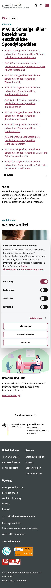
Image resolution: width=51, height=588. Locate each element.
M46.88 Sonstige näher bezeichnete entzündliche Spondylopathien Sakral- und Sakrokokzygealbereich (26, 152)
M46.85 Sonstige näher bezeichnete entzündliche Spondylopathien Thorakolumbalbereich (22, 115)
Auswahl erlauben (25, 334)
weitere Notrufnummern (14, 534)
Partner (5, 503)
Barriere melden (34, 473)
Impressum (22, 580)
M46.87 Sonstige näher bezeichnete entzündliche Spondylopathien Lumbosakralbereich (22, 140)
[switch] (44, 290)
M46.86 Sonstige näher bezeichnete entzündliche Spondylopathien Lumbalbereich (22, 128)
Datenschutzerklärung (32, 269)
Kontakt (6, 509)
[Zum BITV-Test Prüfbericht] (11, 562)
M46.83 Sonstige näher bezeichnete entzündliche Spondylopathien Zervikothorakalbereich (22, 91)
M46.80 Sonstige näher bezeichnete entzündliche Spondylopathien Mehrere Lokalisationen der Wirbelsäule (24, 54)
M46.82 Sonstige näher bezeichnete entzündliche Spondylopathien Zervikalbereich (22, 79)
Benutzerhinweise (11, 462)
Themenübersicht (10, 457)
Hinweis (8, 175)
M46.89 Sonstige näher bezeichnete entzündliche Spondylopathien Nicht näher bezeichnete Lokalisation (26, 165)
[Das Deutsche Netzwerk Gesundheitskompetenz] (24, 551)
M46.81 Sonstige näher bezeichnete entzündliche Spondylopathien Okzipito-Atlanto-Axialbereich (25, 66)
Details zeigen (36, 318)
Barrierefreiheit (33, 468)
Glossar (29, 462)
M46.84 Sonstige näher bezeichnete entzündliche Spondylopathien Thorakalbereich (22, 103)
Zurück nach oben (24, 415)
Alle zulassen (26, 326)
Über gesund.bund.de (13, 487)
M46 (4, 18)
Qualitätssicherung (11, 498)
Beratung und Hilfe (35, 457)
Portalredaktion (10, 493)
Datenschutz (8, 580)
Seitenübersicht (10, 468)
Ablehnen (25, 342)
